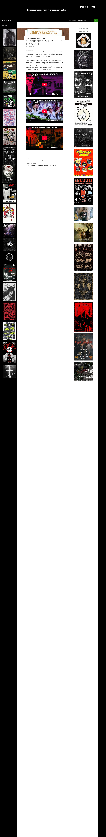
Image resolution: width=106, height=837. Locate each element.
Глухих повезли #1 (82, 20)
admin (40, 46)
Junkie (28, 38)
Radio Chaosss (7, 20)
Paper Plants (33, 38)
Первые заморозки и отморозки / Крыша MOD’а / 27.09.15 (41, 164)
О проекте (90, 20)
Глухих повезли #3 (71, 20)
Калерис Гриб (41, 38)
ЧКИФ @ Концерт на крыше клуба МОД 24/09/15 (39, 159)
